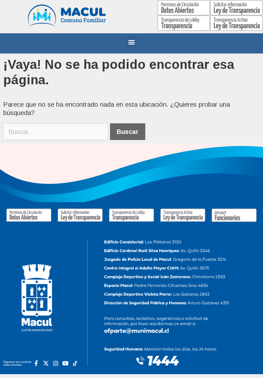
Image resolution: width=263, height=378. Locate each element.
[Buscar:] (56, 131)
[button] (131, 42)
